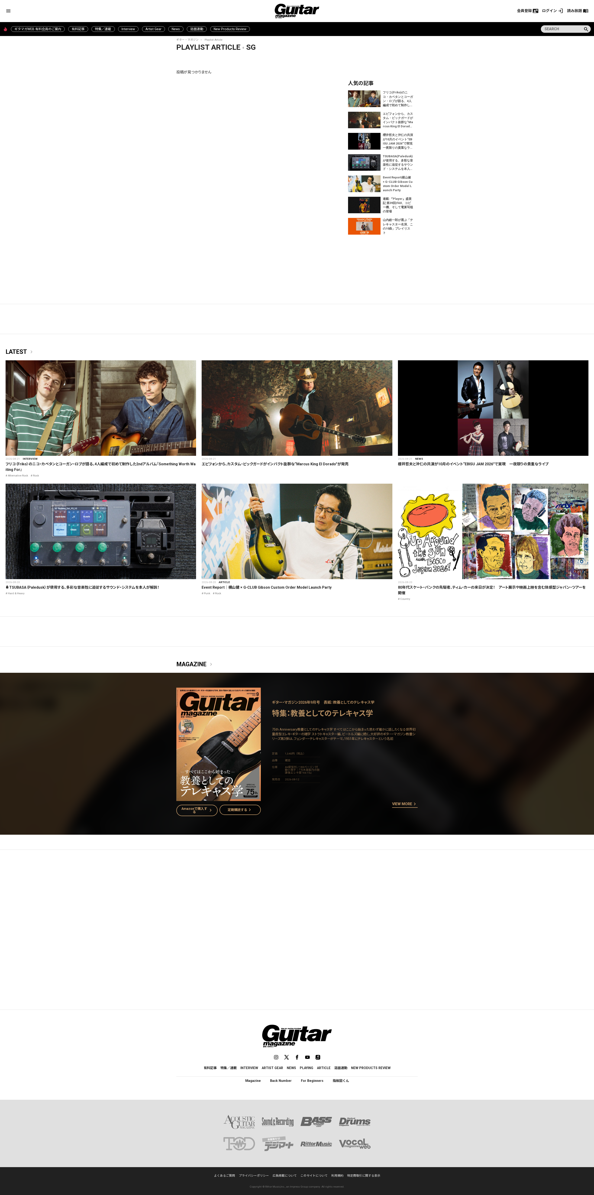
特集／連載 (103, 29)
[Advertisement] (297, 897)
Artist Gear (153, 29)
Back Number (281, 1081)
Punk (207, 593)
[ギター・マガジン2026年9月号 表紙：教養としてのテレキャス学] (218, 798)
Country (405, 599)
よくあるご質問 (224, 1175)
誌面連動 (196, 29)
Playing (306, 1068)
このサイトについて (314, 1175)
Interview (128, 29)
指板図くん (341, 1081)
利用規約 (337, 1175)
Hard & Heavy (16, 593)
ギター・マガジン (187, 39)
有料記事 (78, 29)
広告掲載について (285, 1175)
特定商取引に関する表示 (363, 1175)
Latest (20, 352)
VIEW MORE (405, 804)
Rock (36, 475)
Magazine (195, 664)
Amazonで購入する (197, 810)
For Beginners (312, 1081)
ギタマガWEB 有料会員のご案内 (37, 29)
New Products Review (230, 29)
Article (224, 582)
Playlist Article (213, 39)
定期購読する (240, 810)
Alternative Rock (18, 475)
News (176, 29)
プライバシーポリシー (254, 1175)
